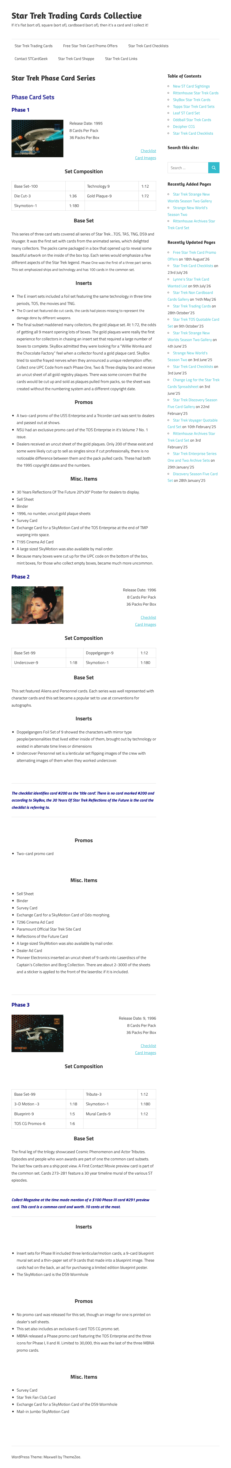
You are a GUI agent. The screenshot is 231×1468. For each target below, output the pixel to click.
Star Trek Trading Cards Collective (77, 15)
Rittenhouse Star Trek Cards (196, 93)
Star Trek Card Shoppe (76, 59)
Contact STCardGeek (31, 59)
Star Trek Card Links (121, 59)
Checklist (148, 151)
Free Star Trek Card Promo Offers (90, 46)
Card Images (145, 158)
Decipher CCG (184, 126)
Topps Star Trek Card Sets (194, 106)
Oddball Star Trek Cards (192, 120)
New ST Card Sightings (191, 86)
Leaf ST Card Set (186, 113)
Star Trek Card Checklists (148, 46)
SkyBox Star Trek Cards (191, 100)
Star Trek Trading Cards (34, 46)
